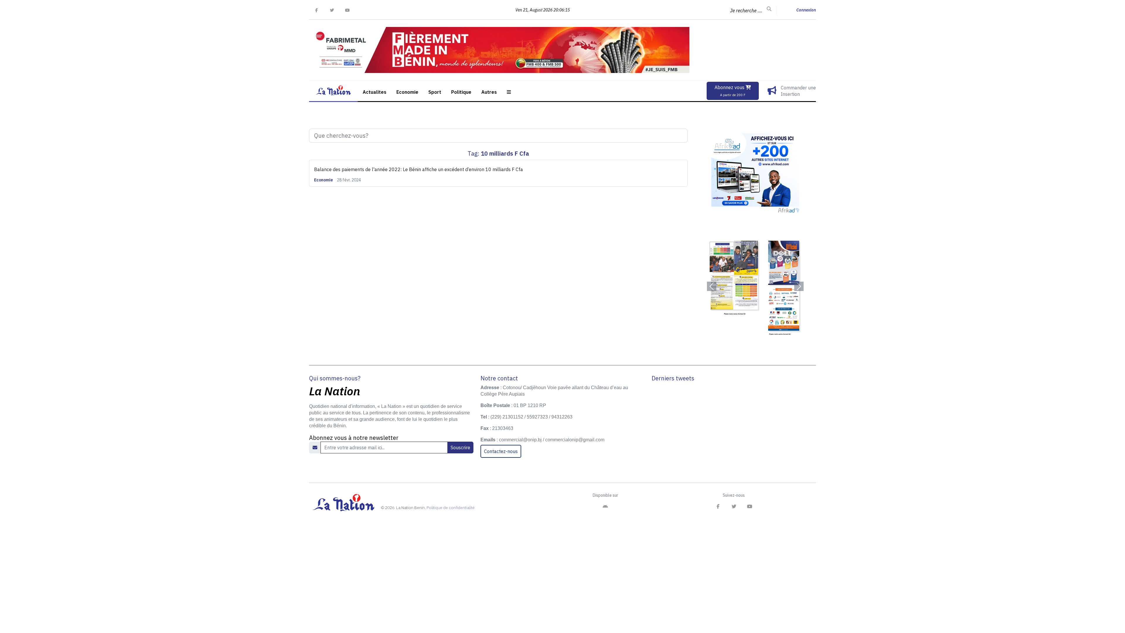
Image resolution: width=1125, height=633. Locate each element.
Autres (489, 92)
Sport (434, 92)
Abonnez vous (730, 90)
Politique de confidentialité (451, 507)
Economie (407, 92)
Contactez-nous (501, 451)
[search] (769, 9)
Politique (461, 92)
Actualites (374, 92)
